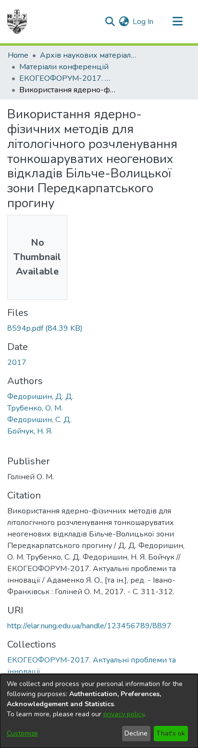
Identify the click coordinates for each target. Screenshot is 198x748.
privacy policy (123, 714)
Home (18, 55)
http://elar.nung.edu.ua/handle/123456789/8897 (89, 626)
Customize (22, 733)
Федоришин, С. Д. (39, 419)
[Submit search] (110, 21)
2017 (16, 362)
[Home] (17, 22)
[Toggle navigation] (177, 21)
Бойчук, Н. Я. (29, 431)
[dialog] (99, 711)
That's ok (170, 733)
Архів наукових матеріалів (88, 55)
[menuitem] (124, 21)
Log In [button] (143, 21)
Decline (136, 733)
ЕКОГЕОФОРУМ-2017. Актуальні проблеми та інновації (67, 78)
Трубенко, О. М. (34, 408)
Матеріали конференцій (64, 67)
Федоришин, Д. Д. (40, 396)
